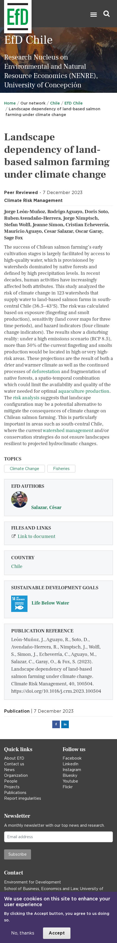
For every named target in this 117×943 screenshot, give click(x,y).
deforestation (46, 371)
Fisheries (61, 468)
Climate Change (24, 468)
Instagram (72, 770)
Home (10, 103)
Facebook (72, 758)
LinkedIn (70, 764)
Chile (55, 103)
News (9, 770)
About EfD (14, 758)
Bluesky (70, 775)
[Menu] (93, 15)
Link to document (36, 536)
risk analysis (26, 398)
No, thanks (22, 933)
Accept (57, 933)
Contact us (14, 764)
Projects (12, 787)
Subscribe (17, 854)
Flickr (68, 787)
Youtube (70, 781)
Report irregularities (22, 798)
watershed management (68, 430)
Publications (15, 792)
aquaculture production (83, 391)
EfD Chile (73, 103)
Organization (16, 775)
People (10, 781)
